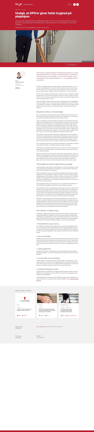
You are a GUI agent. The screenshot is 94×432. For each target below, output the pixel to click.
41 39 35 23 (17, 87)
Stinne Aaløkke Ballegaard (30, 27)
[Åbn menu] (77, 4)
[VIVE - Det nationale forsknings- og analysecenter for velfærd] (24, 4)
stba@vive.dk (17, 88)
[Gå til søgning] (74, 4)
